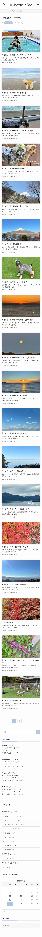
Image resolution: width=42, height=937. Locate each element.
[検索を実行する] (38, 732)
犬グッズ (9, 841)
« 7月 (4, 912)
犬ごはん (9, 837)
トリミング (10, 845)
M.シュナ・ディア (12, 829)
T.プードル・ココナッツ (14, 824)
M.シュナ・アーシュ (13, 816)
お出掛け (10, 833)
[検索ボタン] (4, 4)
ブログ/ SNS (10, 867)
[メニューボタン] (38, 4)
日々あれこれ (11, 863)
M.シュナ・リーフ (12, 820)
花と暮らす (10, 854)
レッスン (9, 858)
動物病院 (9, 850)
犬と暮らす (8, 22)
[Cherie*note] (21, 4)
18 (10, 900)
